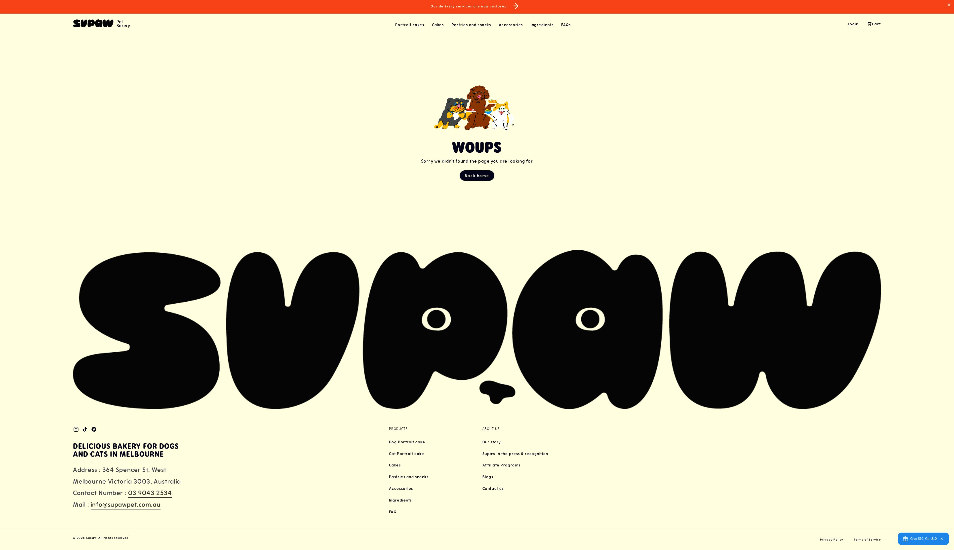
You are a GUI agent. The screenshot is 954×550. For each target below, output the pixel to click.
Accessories (401, 488)
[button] (413, 25)
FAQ (393, 511)
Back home (477, 175)
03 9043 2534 (150, 493)
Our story (491, 442)
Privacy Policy (831, 539)
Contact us (493, 488)
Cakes (395, 465)
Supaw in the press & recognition (515, 453)
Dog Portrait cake (407, 442)
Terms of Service (867, 539)
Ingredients (400, 500)
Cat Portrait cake (406, 453)
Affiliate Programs (501, 465)
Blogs (487, 477)
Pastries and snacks (409, 477)
